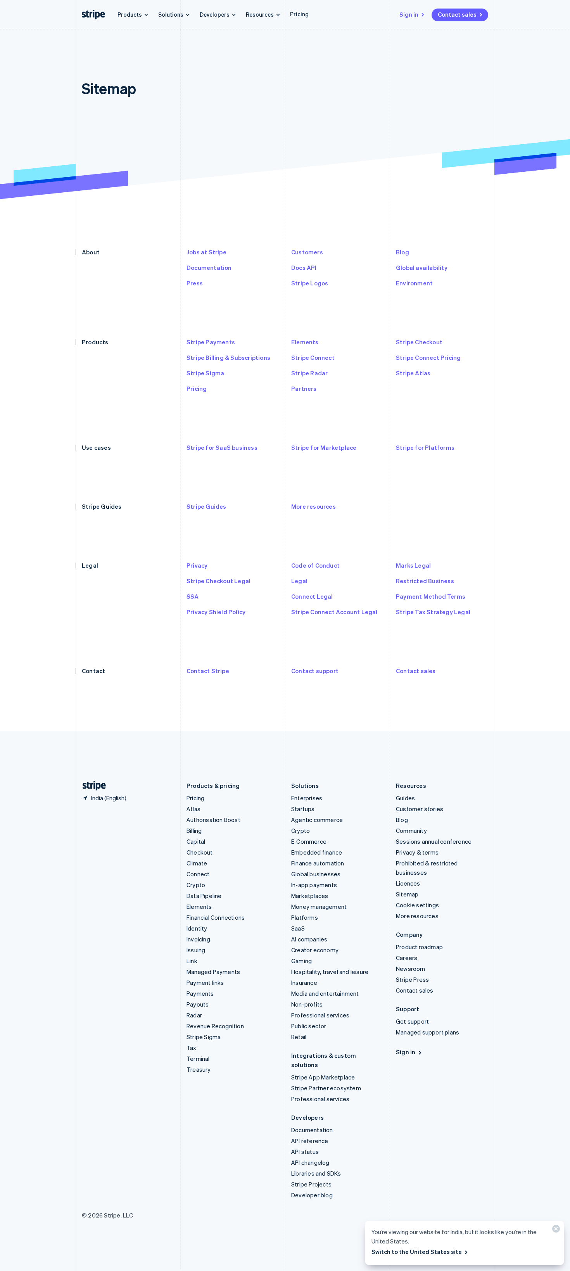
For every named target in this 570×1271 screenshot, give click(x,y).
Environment (414, 283)
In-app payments (314, 885)
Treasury (199, 1069)
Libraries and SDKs (316, 1173)
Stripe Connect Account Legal (334, 612)
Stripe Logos (309, 283)
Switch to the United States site (416, 1251)
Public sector (308, 1026)
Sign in (408, 14)
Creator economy (315, 950)
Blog (402, 252)
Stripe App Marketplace (323, 1077)
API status (305, 1151)
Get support (412, 1021)
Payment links (205, 982)
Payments (200, 993)
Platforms (304, 917)
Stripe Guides (206, 506)
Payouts (198, 1004)
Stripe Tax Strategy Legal (433, 612)
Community (411, 830)
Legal (299, 581)
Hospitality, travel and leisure (329, 972)
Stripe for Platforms (425, 447)
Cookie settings (417, 905)
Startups (303, 809)
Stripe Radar (309, 373)
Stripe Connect (313, 357)
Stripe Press (412, 979)
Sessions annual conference (434, 841)
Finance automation (317, 863)
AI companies (309, 939)
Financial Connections (216, 917)
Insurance (304, 982)
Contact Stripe (208, 671)
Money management (319, 906)
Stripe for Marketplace (323, 447)
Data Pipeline (204, 896)
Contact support (315, 671)
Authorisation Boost (213, 820)
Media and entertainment (325, 993)
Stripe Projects (311, 1184)
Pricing (299, 13)
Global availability (421, 267)
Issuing (196, 950)
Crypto (196, 885)
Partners (304, 388)
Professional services (320, 1015)
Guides (405, 798)
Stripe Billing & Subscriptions (228, 357)
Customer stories (419, 809)
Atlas (193, 809)
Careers (406, 958)
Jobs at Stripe (206, 252)
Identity (197, 928)
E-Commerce (308, 841)
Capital (196, 841)
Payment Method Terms (430, 596)
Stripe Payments (211, 342)
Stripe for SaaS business (222, 447)
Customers (307, 252)
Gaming (301, 961)
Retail (298, 1037)
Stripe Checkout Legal (218, 581)
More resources (313, 506)
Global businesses (315, 874)
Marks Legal (413, 565)
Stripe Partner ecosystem (326, 1088)
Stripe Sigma (205, 373)
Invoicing (198, 939)
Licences (408, 883)
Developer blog (312, 1195)
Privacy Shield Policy (216, 612)
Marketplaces (309, 896)
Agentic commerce (317, 820)
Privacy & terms (417, 852)
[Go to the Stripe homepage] (91, 786)
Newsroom (410, 968)
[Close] (555, 1230)
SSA (193, 596)
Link (192, 961)
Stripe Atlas (413, 373)
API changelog (310, 1162)
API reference (309, 1141)
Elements (305, 342)
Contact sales (457, 14)
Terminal (198, 1058)
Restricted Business (425, 581)
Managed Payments (213, 972)
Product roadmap (419, 947)
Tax (192, 1048)
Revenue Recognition (215, 1026)
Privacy (197, 565)
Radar (194, 1015)
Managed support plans (427, 1032)
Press (195, 283)
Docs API (304, 267)
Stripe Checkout (419, 342)
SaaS (298, 928)
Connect (198, 874)
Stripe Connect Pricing (428, 357)
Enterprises (306, 798)
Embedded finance (316, 852)
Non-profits (307, 1004)
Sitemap (407, 894)
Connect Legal (312, 596)
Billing (194, 830)
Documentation (209, 267)
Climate (197, 863)
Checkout (200, 852)
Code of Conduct (315, 565)
